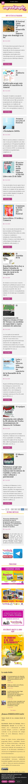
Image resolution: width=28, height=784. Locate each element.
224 (26, 509)
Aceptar (4, 781)
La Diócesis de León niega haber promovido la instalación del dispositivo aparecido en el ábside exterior (15, 694)
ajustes (13, 778)
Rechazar (11, 781)
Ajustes (18, 781)
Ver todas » (13, 710)
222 (19, 509)
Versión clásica (14, 1)
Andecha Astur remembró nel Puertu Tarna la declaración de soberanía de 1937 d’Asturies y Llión (16, 703)
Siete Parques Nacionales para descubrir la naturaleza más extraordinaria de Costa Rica (12, 543)
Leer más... (8, 64)
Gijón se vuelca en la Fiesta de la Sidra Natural (15, 685)
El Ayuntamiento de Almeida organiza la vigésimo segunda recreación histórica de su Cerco (16, 678)
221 (16, 509)
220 (12, 509)
